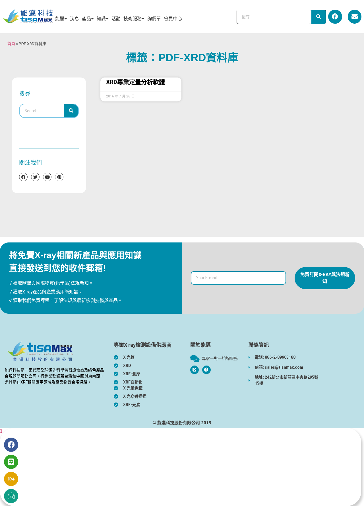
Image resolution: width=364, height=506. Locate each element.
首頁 (11, 43)
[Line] (11, 462)
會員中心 (173, 18)
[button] (1, 431)
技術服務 (132, 18)
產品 (86, 18)
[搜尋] (318, 17)
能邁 (59, 18)
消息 (74, 18)
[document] (182, 467)
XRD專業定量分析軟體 (135, 82)
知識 (101, 18)
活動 (116, 18)
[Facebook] (335, 16)
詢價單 (154, 18)
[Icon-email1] (11, 496)
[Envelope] (354, 16)
